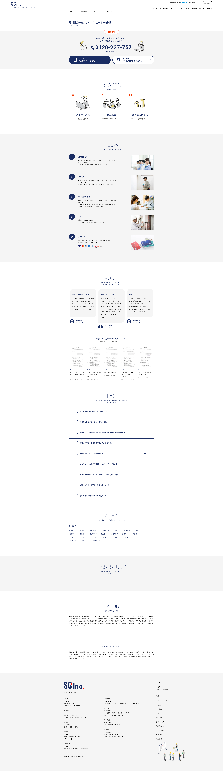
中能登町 (135, 534)
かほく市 (93, 537)
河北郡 (104, 537)
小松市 (82, 534)
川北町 (114, 534)
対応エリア (174, 8)
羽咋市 (126, 537)
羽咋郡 (71, 540)
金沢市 (71, 537)
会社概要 (201, 8)
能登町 (136, 530)
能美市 (92, 534)
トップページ (157, 8)
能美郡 (103, 534)
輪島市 (71, 530)
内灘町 (115, 530)
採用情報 (209, 8)
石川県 (71, 526)
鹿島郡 (124, 534)
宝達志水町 (83, 540)
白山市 (136, 537)
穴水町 (95, 540)
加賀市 (82, 537)
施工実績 (194, 8)
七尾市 (71, 534)
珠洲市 (82, 530)
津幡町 (104, 530)
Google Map (77, 705)
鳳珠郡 (115, 537)
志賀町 (126, 530)
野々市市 (93, 530)
